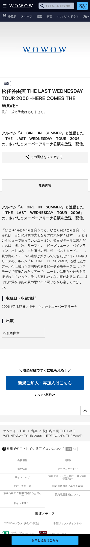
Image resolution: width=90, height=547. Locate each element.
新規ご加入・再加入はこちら (45, 382)
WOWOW (21, 6)
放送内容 (45, 185)
